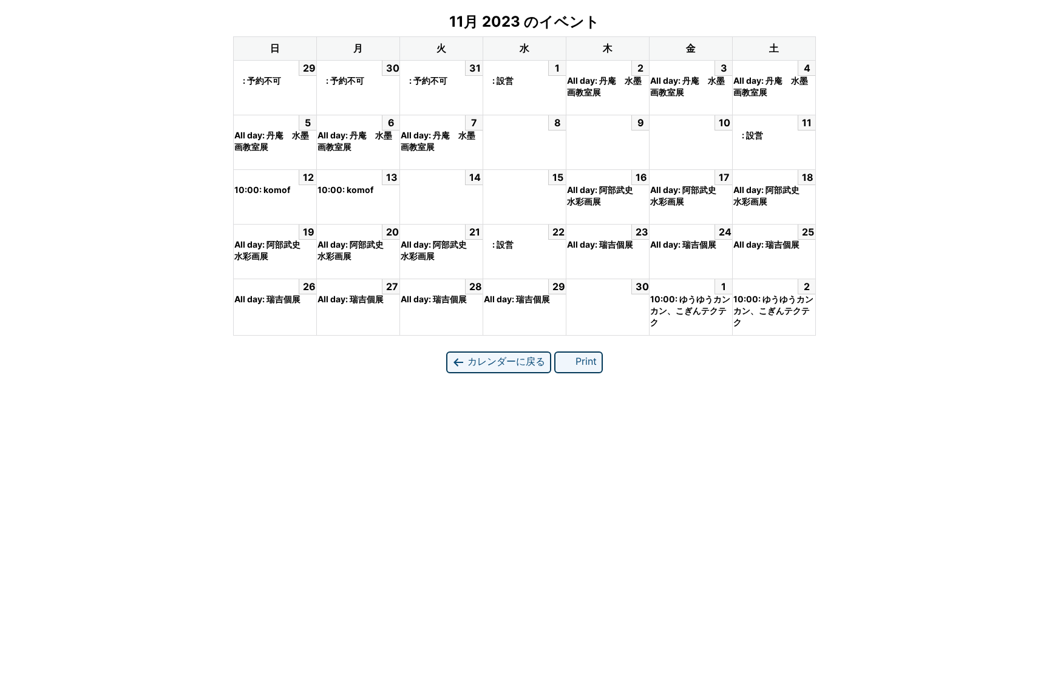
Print (584, 361)
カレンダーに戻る (504, 361)
